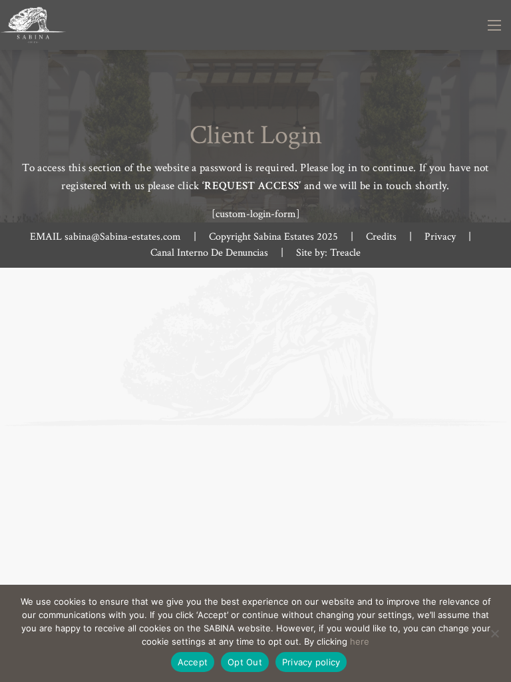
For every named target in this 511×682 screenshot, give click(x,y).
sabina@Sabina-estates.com (123, 237)
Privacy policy (311, 662)
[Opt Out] (494, 633)
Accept (193, 662)
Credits (381, 237)
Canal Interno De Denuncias (209, 253)
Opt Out (245, 662)
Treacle (345, 253)
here (359, 641)
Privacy (440, 237)
